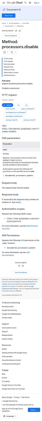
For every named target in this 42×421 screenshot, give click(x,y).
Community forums (9, 328)
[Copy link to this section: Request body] (19, 183)
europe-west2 (11, 120)
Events (4, 378)
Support (5, 331)
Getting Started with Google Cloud (14, 353)
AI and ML (25, 23)
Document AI (14, 9)
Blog (3, 374)
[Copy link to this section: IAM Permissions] (22, 235)
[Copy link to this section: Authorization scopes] (27, 209)
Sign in (36, 3)
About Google (7, 397)
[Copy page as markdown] (12, 52)
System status (7, 339)
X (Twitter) (6, 381)
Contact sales (7, 318)
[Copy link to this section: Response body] (20, 194)
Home (4, 23)
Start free (9, 16)
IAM (31, 169)
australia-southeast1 (14, 116)
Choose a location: (8, 100)
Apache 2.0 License (8, 286)
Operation (16, 202)
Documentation (14, 23)
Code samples (7, 356)
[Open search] (25, 2)
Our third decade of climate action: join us (18, 405)
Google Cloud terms (10, 401)
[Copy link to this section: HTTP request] (19, 95)
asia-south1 (10, 109)
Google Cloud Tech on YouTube (13, 389)
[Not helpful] (19, 31)
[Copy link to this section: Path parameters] (22, 138)
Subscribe (35, 410)
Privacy (16, 397)
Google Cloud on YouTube (11, 385)
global (9, 105)
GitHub (4, 349)
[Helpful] (16, 31)
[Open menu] (3, 3)
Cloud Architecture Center (11, 360)
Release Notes (7, 335)
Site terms (25, 397)
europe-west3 (29, 120)
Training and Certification (11, 364)
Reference (20, 26)
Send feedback (11, 36)
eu (27, 105)
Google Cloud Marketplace (11, 314)
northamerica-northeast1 (16, 112)
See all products (8, 306)
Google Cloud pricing (9, 310)
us (18, 105)
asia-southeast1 (27, 109)
